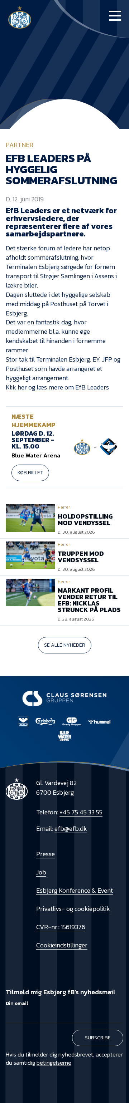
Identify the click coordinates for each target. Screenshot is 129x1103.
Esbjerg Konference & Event (74, 890)
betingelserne (54, 1062)
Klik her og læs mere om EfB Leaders (57, 387)
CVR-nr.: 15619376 (60, 927)
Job (41, 872)
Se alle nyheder (64, 645)
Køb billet (30, 472)
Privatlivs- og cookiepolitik (73, 908)
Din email (17, 1003)
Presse (45, 854)
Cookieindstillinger (61, 945)
